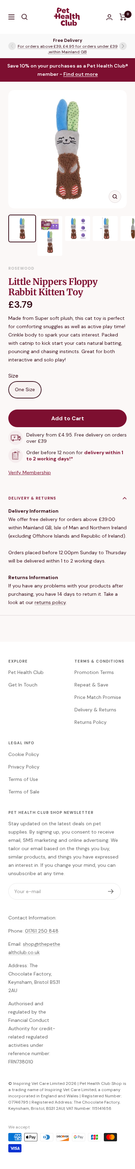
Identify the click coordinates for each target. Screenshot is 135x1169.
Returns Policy (90, 722)
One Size (25, 389)
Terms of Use (23, 779)
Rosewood (21, 268)
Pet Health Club (26, 672)
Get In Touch (22, 685)
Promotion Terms (94, 672)
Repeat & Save (91, 685)
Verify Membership (29, 472)
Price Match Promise (97, 697)
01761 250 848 (41, 931)
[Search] (24, 17)
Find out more (80, 74)
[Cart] (123, 17)
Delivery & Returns (32, 498)
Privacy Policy (23, 767)
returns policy (50, 602)
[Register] (111, 891)
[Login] (109, 17)
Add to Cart (67, 418)
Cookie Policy (23, 754)
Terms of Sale (23, 792)
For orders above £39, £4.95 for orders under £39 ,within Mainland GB (68, 49)
